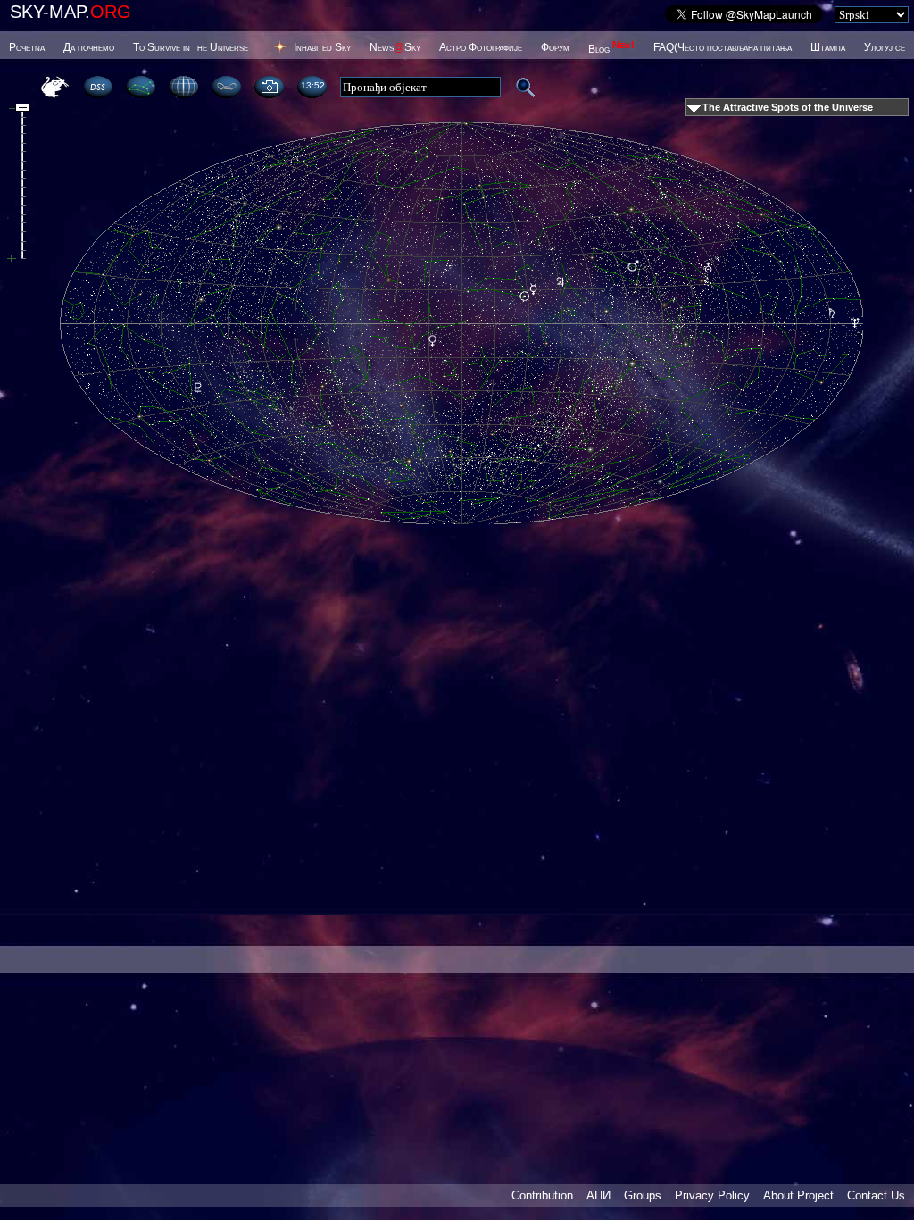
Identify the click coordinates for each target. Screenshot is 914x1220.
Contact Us (876, 1195)
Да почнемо (88, 47)
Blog (611, 49)
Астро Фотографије (480, 47)
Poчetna (27, 47)
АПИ (598, 1195)
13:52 (312, 85)
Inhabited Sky (322, 47)
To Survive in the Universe (190, 47)
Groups (642, 1195)
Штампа (827, 47)
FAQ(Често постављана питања (722, 47)
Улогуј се (884, 47)
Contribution (542, 1195)
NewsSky (395, 47)
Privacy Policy (712, 1195)
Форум (555, 47)
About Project (798, 1195)
